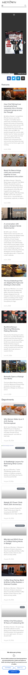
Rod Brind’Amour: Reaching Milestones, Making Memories (12, 329)
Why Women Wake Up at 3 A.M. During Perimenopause (14, 421)
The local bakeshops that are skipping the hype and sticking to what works (13, 283)
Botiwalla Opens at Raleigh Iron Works (14, 378)
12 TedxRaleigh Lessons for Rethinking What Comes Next (14, 464)
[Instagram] (23, 78)
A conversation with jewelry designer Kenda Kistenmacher (12, 226)
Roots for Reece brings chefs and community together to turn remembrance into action (13, 173)
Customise (8, 667)
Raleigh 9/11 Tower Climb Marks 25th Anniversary (13, 503)
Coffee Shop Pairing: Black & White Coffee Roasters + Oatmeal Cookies (14, 582)
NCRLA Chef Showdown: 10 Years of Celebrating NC (14, 622)
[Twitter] (14, 78)
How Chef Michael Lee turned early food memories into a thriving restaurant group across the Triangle (13, 108)
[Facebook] (9, 78)
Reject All (20, 667)
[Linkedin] (18, 78)
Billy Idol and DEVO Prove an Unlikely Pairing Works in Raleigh (13, 541)
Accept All (14, 671)
